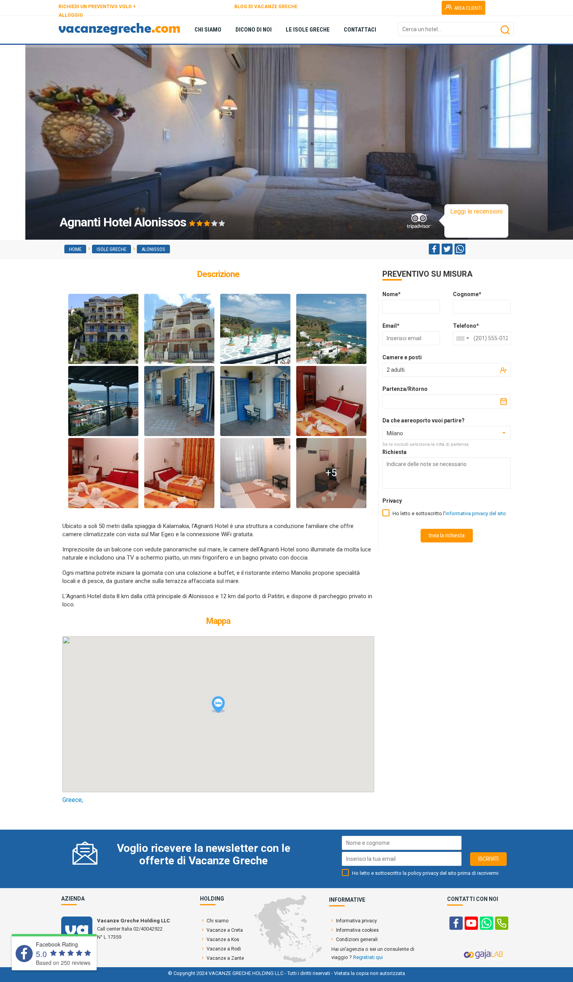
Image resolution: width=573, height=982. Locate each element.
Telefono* (466, 326)
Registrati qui (368, 957)
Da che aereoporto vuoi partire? (423, 420)
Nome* (391, 294)
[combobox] (462, 338)
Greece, (72, 800)
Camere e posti (402, 357)
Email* (391, 326)
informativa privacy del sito (476, 513)
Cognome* (467, 294)
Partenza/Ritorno (405, 389)
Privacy (392, 501)
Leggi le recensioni (476, 211)
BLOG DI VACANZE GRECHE (265, 6)
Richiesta (394, 452)
